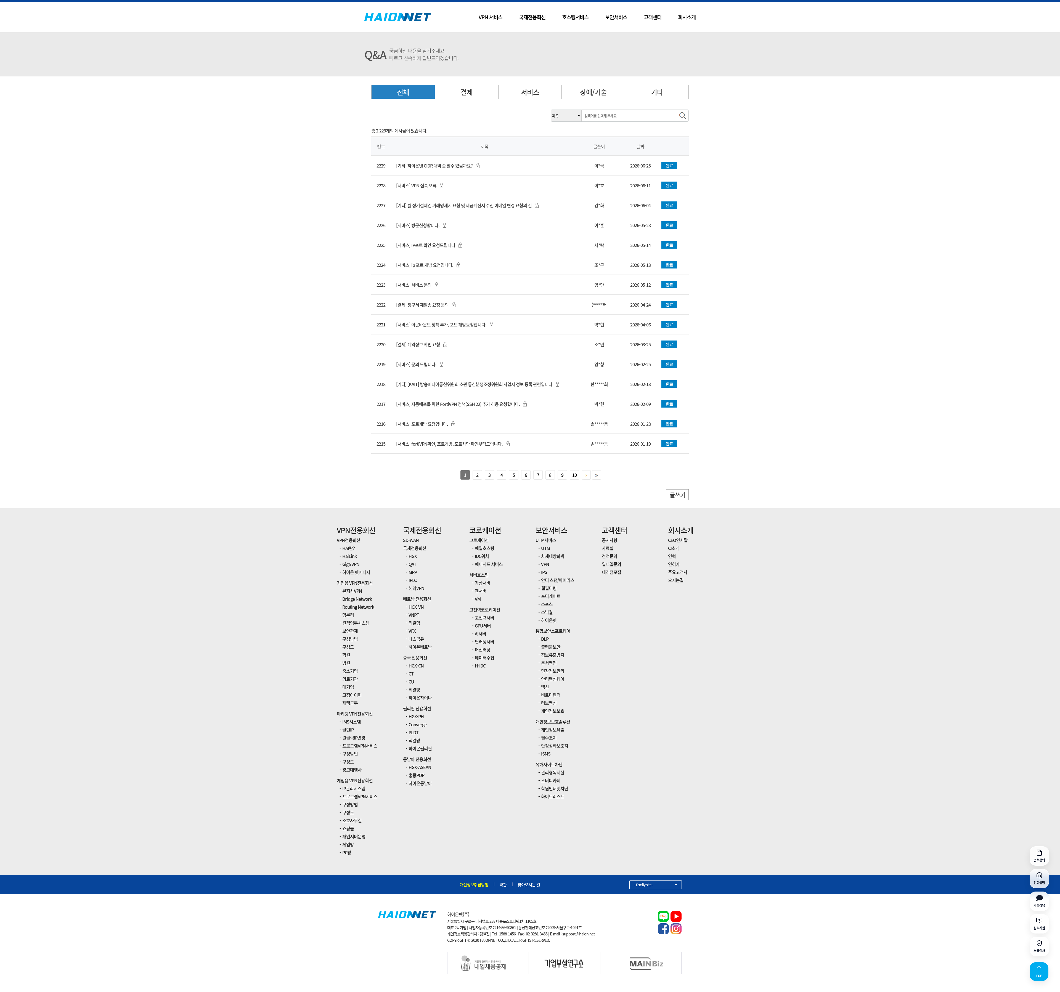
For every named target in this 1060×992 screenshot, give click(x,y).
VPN (545, 564)
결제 (466, 92)
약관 (503, 885)
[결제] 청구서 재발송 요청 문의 (422, 304)
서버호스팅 (479, 574)
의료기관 (350, 678)
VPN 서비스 (490, 17)
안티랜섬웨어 (552, 678)
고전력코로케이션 (484, 609)
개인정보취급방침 (474, 885)
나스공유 (416, 638)
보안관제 (350, 630)
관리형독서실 (552, 772)
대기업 (348, 687)
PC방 (346, 852)
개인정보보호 (552, 711)
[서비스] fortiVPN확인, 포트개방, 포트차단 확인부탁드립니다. (449, 443)
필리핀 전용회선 (417, 708)
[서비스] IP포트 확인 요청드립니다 (425, 245)
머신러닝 (482, 649)
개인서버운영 (353, 836)
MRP (413, 572)
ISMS (545, 753)
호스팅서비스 (575, 17)
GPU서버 (483, 625)
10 (574, 475)
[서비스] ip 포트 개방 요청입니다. (424, 265)
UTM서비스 (546, 540)
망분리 (348, 614)
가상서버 (482, 582)
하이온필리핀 (420, 748)
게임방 (348, 844)
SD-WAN (411, 540)
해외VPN (416, 588)
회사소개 (687, 17)
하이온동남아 (420, 783)
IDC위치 (482, 556)
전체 (403, 92)
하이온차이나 (420, 697)
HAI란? (348, 548)
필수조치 (548, 737)
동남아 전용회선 (417, 759)
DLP (544, 638)
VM (478, 598)
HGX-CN (416, 665)
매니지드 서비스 (489, 564)
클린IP (348, 729)
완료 (669, 166)
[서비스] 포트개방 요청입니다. (422, 424)
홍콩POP (416, 775)
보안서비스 (616, 17)
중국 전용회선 (415, 657)
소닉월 (547, 612)
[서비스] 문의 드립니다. (416, 364)
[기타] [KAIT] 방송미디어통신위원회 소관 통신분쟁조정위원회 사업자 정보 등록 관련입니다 (474, 384)
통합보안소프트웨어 (553, 630)
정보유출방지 (552, 654)
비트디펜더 (550, 695)
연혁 (672, 556)
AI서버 (480, 633)
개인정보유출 (552, 729)
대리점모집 (611, 572)
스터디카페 (550, 780)
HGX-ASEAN (420, 767)
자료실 (607, 548)
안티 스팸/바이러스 (557, 580)
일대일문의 (611, 564)
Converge (417, 724)
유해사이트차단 (549, 764)
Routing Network (358, 606)
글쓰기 (677, 494)
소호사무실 (352, 820)
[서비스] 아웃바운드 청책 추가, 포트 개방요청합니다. (441, 324)
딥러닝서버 (484, 641)
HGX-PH (416, 716)
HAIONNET (397, 17)
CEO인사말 (678, 540)
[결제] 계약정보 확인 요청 (418, 344)
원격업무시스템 (355, 622)
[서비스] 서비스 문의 (413, 284)
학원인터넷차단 (554, 788)
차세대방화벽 (552, 556)
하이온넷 (548, 620)
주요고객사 (677, 572)
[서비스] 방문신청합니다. (417, 225)
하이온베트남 (420, 646)
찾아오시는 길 (529, 885)
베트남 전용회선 (417, 598)
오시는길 (675, 580)
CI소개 (673, 548)
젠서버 (480, 590)
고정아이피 (352, 695)
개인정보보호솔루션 (553, 721)
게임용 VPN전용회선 (355, 780)
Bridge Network (357, 598)
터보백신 (548, 703)
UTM (545, 548)
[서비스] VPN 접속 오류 (416, 185)
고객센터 (652, 17)
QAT (412, 564)
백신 (545, 687)
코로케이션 (485, 530)
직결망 (414, 622)
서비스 (530, 92)
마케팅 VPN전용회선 (355, 713)
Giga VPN (350, 564)
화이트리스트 (552, 796)
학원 (346, 654)
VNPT (414, 614)
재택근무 (350, 703)
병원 (346, 662)
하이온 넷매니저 (356, 572)
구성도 (348, 646)
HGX (413, 556)
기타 (657, 92)
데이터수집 (484, 657)
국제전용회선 (532, 17)
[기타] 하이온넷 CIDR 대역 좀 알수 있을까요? (434, 165)
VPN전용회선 (356, 530)
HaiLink (349, 556)
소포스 (547, 604)
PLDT (413, 732)
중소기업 (350, 670)
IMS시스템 (351, 721)
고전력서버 (484, 617)
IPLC (413, 580)
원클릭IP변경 (353, 737)
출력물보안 (550, 646)
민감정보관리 (552, 670)
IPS (544, 572)
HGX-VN (416, 606)
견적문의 (609, 556)
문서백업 (548, 662)
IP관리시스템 (353, 788)
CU (411, 681)
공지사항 (609, 540)
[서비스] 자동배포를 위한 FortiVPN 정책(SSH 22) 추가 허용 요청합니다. (458, 404)
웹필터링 (548, 588)
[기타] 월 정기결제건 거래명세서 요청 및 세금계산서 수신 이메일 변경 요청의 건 (464, 205)
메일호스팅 (484, 548)
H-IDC (480, 665)
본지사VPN (352, 590)
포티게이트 (550, 596)
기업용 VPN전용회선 (355, 582)
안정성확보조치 (554, 745)
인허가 (674, 564)
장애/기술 (593, 92)
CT (411, 673)
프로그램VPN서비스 (359, 745)
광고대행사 (352, 769)
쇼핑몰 (348, 828)
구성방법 (350, 638)
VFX (412, 630)
